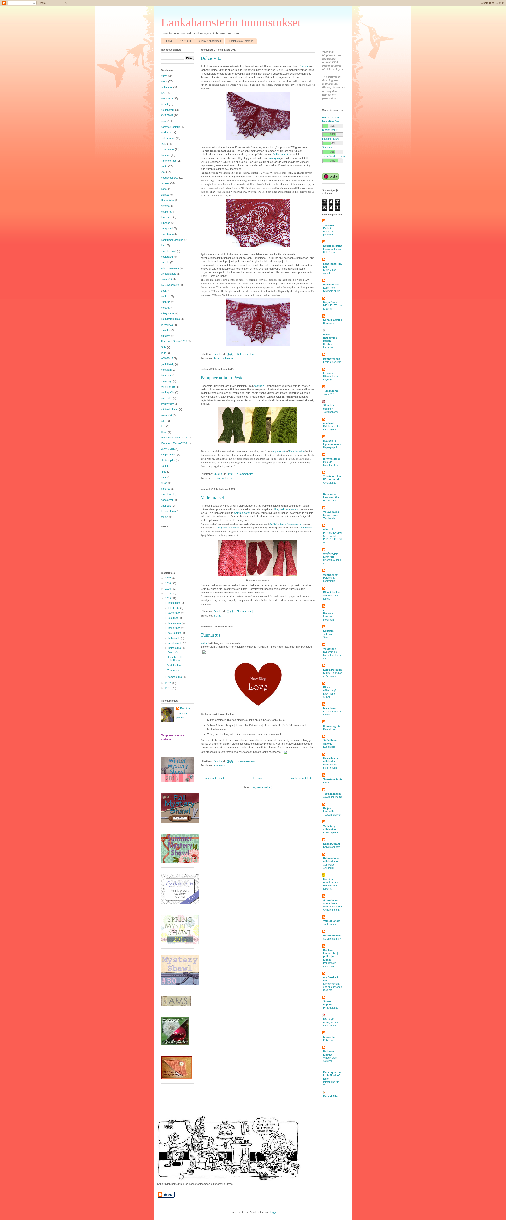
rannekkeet (167, 494)
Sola (163, 347)
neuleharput (167, 109)
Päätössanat (330, 500)
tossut (164, 516)
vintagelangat (168, 273)
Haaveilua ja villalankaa (330, 760)
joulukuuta (174, 602)
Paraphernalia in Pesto (222, 377)
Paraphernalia (296, 451)
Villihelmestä (280, 154)
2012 (168, 683)
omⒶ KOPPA (331, 553)
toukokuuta (175, 632)
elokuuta (173, 617)
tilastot (165, 194)
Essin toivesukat (332, 362)
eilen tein (328, 529)
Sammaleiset (306, 527)
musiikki (166, 330)
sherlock (166, 505)
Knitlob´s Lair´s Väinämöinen (285, 523)
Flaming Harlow (330, 138)
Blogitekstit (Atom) (261, 787)
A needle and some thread (331, 902)
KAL (163, 92)
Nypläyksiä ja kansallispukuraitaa (332, 655)
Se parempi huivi (332, 938)
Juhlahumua (330, 924)
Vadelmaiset (212, 497)
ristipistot (166, 211)
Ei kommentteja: (246, 611)
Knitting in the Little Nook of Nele (332, 1075)
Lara (163, 245)
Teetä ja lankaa (332, 793)
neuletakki (167, 256)
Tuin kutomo (331, 390)
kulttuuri (165, 302)
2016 (168, 583)
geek (164, 290)
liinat (163, 471)
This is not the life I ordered (332, 478)
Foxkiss (328, 373)
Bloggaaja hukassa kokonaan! (328, 616)
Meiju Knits (330, 302)
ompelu (165, 262)
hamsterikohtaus (170, 126)
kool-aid (165, 296)
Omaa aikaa (329, 482)
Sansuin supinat (328, 1003)
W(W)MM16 (168, 449)
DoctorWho (167, 200)
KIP (163, 426)
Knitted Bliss (331, 1096)
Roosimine (329, 323)
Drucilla (185, 708)
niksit (164, 482)
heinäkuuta (175, 623)
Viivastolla (329, 648)
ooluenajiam (330, 574)
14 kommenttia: (246, 354)
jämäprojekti (168, 460)
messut (165, 307)
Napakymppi (330, 447)
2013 (168, 598)
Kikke (204, 643)
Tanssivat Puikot (329, 227)
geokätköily (167, 364)
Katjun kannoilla (328, 810)
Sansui (304, 66)
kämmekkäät (168, 160)
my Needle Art (331, 977)
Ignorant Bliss (331, 458)
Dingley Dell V (330, 130)
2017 (168, 578)
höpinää (165, 155)
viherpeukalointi (170, 268)
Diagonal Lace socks (286, 509)
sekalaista (167, 98)
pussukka (166, 398)
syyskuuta (174, 612)
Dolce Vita (211, 58)
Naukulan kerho (332, 245)
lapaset (165, 183)
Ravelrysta (274, 158)
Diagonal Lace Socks (228, 527)
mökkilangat (168, 386)
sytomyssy (167, 403)
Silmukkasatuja (332, 319)
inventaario (167, 234)
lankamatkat (168, 138)
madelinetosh (168, 251)
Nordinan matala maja (330, 881)
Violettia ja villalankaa (329, 828)
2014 (168, 593)
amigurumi (167, 228)
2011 (168, 688)
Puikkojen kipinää (329, 1053)
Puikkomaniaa (332, 935)
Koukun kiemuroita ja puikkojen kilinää (331, 955)
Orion (164, 432)
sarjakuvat (167, 499)
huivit (217, 358)
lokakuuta (174, 608)
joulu (163, 143)
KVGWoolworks (170, 285)
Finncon (165, 222)
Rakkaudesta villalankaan (331, 860)
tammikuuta (175, 676)
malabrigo (166, 381)
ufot (163, 171)
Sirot (325, 637)
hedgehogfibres (169, 177)
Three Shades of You (333, 156)
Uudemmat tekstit (214, 778)
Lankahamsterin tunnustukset (231, 22)
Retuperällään (331, 358)
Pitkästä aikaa (330, 1007)
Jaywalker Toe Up (332, 797)
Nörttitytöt (329, 1019)
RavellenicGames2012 (174, 341)
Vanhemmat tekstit (301, 778)
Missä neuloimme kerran (330, 337)
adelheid (328, 423)
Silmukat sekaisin (328, 407)
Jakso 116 (328, 394)
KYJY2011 (185, 41)
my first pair (279, 451)
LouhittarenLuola (170, 319)
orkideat (165, 336)
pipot (164, 121)
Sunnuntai (327, 147)
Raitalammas (331, 284)
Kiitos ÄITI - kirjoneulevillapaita (332, 560)
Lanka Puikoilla (332, 669)
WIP (163, 352)
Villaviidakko (331, 511)
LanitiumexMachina (172, 239)
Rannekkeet (329, 729)
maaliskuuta (175, 643)
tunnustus (220, 765)
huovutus (166, 375)
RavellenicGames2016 (174, 443)
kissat (164, 104)
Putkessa (328, 1040)
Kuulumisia (329, 747)
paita (164, 188)
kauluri (165, 465)
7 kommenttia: (245, 474)
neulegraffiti (167, 392)
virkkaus (166, 132)
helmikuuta (175, 647)
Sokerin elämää (332, 779)
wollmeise (227, 358)
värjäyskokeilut (169, 409)
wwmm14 (166, 415)
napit (164, 477)
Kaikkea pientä (331, 832)
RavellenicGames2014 (174, 437)
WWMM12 (167, 324)
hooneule (329, 1037)
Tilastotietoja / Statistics (240, 41)
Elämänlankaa (331, 592)
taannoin (259, 385)
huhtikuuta (174, 638)
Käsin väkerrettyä (329, 689)
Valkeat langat (331, 920)
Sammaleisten (242, 512)
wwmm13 (166, 279)
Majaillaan (329, 708)
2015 (168, 588)
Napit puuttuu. (332, 843)
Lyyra (326, 782)
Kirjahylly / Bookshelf (209, 41)
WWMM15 (167, 358)
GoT (163, 420)
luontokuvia (167, 149)
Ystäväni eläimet (332, 814)
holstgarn (166, 369)
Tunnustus (210, 635)
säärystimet (168, 313)
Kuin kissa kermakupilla (331, 496)
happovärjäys (168, 454)
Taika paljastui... (331, 412)
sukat (217, 478)
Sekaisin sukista (328, 632)
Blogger (273, 1212)
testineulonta (168, 511)
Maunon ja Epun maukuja (332, 442)
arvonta (165, 205)
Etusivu (169, 41)
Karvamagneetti (331, 847)
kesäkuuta (174, 628)
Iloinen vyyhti (331, 726)
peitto (164, 166)
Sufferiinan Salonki (330, 742)
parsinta (165, 488)
